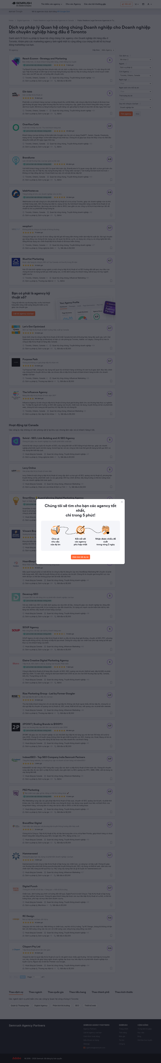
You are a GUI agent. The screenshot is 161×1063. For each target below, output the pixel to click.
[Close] (122, 502)
